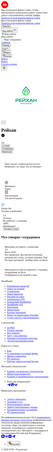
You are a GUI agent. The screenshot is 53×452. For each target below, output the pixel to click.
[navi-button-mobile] (4, 68)
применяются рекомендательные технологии (25, 418)
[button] (4, 59)
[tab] (7, 148)
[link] (6, 52)
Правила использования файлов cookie (20, 23)
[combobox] (13, 443)
